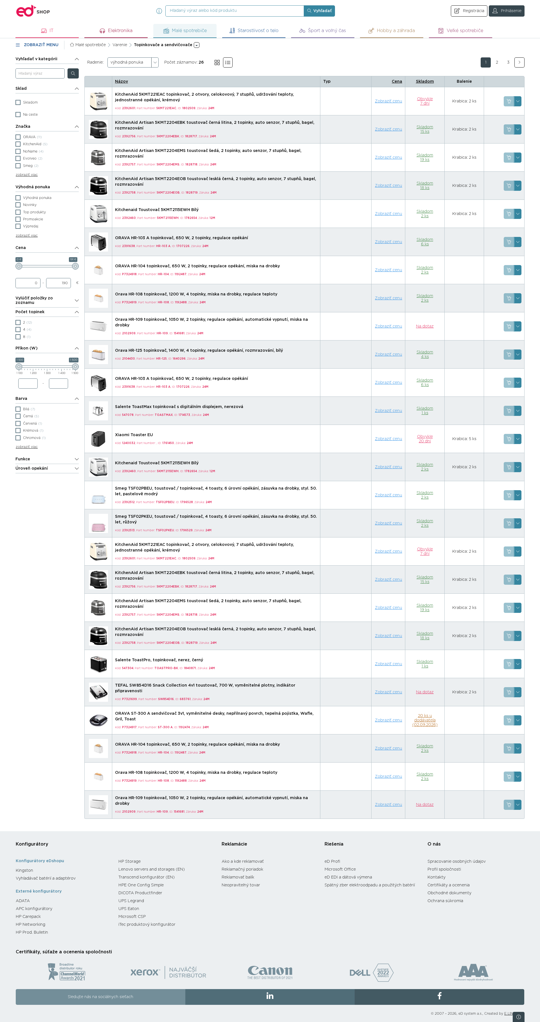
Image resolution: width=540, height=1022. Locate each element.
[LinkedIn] (270, 997)
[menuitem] (64, 871)
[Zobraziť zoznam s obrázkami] (228, 62)
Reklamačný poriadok (242, 869)
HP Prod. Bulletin (32, 932)
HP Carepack (28, 917)
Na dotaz (425, 326)
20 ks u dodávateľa (425, 720)
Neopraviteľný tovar (241, 885)
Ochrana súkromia (445, 901)
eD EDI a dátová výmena (348, 877)
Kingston (24, 871)
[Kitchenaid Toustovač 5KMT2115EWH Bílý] (98, 214)
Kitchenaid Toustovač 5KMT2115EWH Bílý (157, 210)
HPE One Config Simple (141, 885)
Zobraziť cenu (388, 101)
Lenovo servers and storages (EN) (151, 869)
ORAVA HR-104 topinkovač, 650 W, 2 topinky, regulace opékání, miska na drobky (197, 266)
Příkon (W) (26, 348)
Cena (20, 248)
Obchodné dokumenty (449, 893)
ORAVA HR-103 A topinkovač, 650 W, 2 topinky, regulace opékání (181, 238)
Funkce (22, 459)
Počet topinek (29, 312)
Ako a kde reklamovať (243, 862)
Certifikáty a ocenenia (449, 885)
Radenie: (95, 62)
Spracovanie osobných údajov (457, 862)
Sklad (21, 89)
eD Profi (332, 862)
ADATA (23, 901)
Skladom (425, 82)
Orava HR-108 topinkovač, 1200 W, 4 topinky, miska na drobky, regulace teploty (196, 294)
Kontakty (437, 877)
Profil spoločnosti (444, 869)
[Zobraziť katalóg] (217, 62)
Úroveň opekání (31, 468)
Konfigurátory (32, 844)
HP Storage (129, 862)
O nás (434, 844)
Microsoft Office (340, 869)
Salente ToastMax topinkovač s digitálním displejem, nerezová (179, 407)
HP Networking (30, 925)
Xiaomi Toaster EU (134, 435)
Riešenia (334, 844)
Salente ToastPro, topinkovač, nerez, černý (159, 660)
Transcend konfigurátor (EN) (146, 877)
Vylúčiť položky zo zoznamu (34, 300)
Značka (22, 127)
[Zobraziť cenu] (509, 101)
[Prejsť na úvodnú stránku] (33, 11)
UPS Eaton (128, 909)
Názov (121, 82)
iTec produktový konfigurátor (147, 925)
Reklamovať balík (238, 877)
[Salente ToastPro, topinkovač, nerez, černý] (98, 664)
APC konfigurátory (34, 909)
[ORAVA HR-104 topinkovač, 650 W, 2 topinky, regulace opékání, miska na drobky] (98, 270)
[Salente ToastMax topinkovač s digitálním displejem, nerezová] (98, 411)
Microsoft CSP (132, 917)
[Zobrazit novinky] (519, 1017)
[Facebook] (439, 997)
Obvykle (425, 101)
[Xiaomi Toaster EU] (98, 439)
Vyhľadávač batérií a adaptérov (46, 878)
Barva (21, 399)
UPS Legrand (131, 901)
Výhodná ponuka (32, 187)
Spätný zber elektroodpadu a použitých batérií (370, 885)
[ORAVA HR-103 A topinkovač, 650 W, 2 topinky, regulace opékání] (98, 242)
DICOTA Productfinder (140, 893)
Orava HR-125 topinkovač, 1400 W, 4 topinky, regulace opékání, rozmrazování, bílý (199, 351)
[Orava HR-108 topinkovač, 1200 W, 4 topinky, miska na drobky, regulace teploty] (98, 298)
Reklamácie (234, 844)
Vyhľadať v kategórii (36, 59)
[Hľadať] (73, 73)
